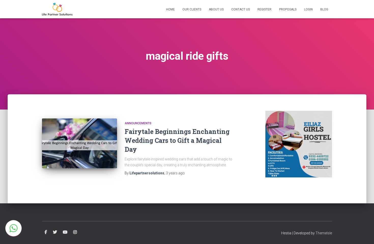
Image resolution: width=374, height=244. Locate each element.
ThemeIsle (323, 233)
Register (264, 9)
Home (170, 9)
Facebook (46, 232)
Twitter (55, 232)
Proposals (287, 9)
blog (324, 9)
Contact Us (240, 9)
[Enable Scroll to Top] (363, 233)
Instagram (75, 232)
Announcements (138, 123)
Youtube (65, 232)
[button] (13, 228)
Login (308, 9)
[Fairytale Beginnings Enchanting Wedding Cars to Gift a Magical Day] (79, 143)
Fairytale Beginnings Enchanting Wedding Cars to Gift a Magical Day (177, 140)
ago (175, 173)
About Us (216, 9)
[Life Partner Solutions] (57, 9)
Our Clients (191, 9)
